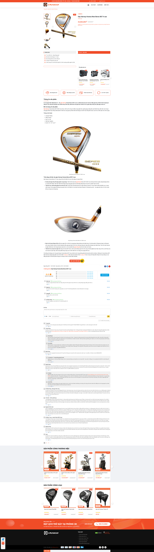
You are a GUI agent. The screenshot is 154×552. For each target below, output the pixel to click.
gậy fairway (63, 102)
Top (3, 546)
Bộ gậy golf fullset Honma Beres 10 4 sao (86, 473)
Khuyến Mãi (99, 4)
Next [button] (75, 26)
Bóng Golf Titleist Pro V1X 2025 (83, 80)
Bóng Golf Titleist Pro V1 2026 (94, 80)
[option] (63, 26)
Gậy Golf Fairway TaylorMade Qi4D (85, 510)
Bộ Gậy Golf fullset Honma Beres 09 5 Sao (67, 473)
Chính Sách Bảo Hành (83, 534)
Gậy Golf (49, 9)
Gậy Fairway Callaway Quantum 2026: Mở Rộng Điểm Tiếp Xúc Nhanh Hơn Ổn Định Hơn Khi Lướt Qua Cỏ (102, 510)
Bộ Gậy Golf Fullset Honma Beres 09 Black (50, 473)
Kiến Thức (106, 4)
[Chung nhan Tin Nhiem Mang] (107, 532)
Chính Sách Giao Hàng (83, 539)
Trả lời (108, 281)
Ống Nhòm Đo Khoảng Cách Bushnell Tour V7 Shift (105, 80)
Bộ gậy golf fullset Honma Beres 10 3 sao (103, 473)
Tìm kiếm (99, 320)
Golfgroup (66, 254)
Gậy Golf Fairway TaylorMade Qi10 (67, 510)
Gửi (108, 316)
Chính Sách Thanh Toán (83, 538)
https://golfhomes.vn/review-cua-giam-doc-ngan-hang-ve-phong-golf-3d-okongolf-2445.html (70, 331)
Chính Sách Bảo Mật (83, 541)
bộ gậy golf (82, 254)
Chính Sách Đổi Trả (82, 536)
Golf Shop (93, 4)
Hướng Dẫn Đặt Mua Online (84, 543)
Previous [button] (52, 26)
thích (48, 284)
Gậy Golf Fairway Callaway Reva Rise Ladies (51, 510)
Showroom (103, 1)
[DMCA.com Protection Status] (98, 533)
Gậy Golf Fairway (54, 9)
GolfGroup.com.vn (55, 547)
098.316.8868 (103, 524)
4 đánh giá (80, 18)
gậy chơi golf (77, 247)
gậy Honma (78, 181)
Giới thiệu (47, 550)
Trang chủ (88, 5)
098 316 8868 (93, 1)
